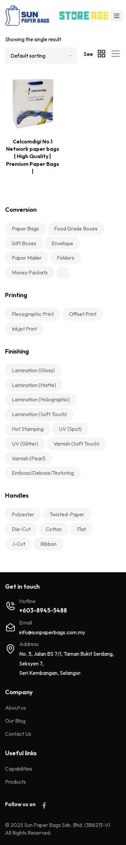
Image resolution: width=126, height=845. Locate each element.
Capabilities (18, 768)
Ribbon (48, 543)
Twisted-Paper (66, 514)
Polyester (23, 514)
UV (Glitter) (25, 443)
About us (15, 707)
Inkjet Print (24, 328)
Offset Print (82, 314)
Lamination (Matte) (34, 385)
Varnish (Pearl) (28, 458)
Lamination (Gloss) (33, 370)
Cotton (54, 529)
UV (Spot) (70, 429)
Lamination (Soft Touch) (39, 414)
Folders (65, 257)
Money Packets (30, 272)
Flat (81, 529)
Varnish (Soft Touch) (76, 443)
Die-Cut (21, 529)
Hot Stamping (28, 429)
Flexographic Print (33, 314)
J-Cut (18, 543)
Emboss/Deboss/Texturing (43, 472)
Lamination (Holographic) (41, 399)
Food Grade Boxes (75, 228)
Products (15, 781)
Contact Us (18, 733)
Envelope (62, 243)
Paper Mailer (27, 257)
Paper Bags (25, 228)
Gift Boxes (24, 243)
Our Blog (15, 720)
